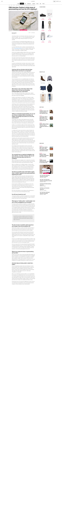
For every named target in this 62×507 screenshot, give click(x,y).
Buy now (43, 19)
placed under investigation (18, 48)
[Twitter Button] (29, 32)
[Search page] (58, 1)
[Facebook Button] (30, 32)
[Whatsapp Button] (34, 32)
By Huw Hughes (14, 32)
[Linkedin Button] (31, 32)
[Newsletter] (57, 1)
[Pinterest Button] (33, 32)
